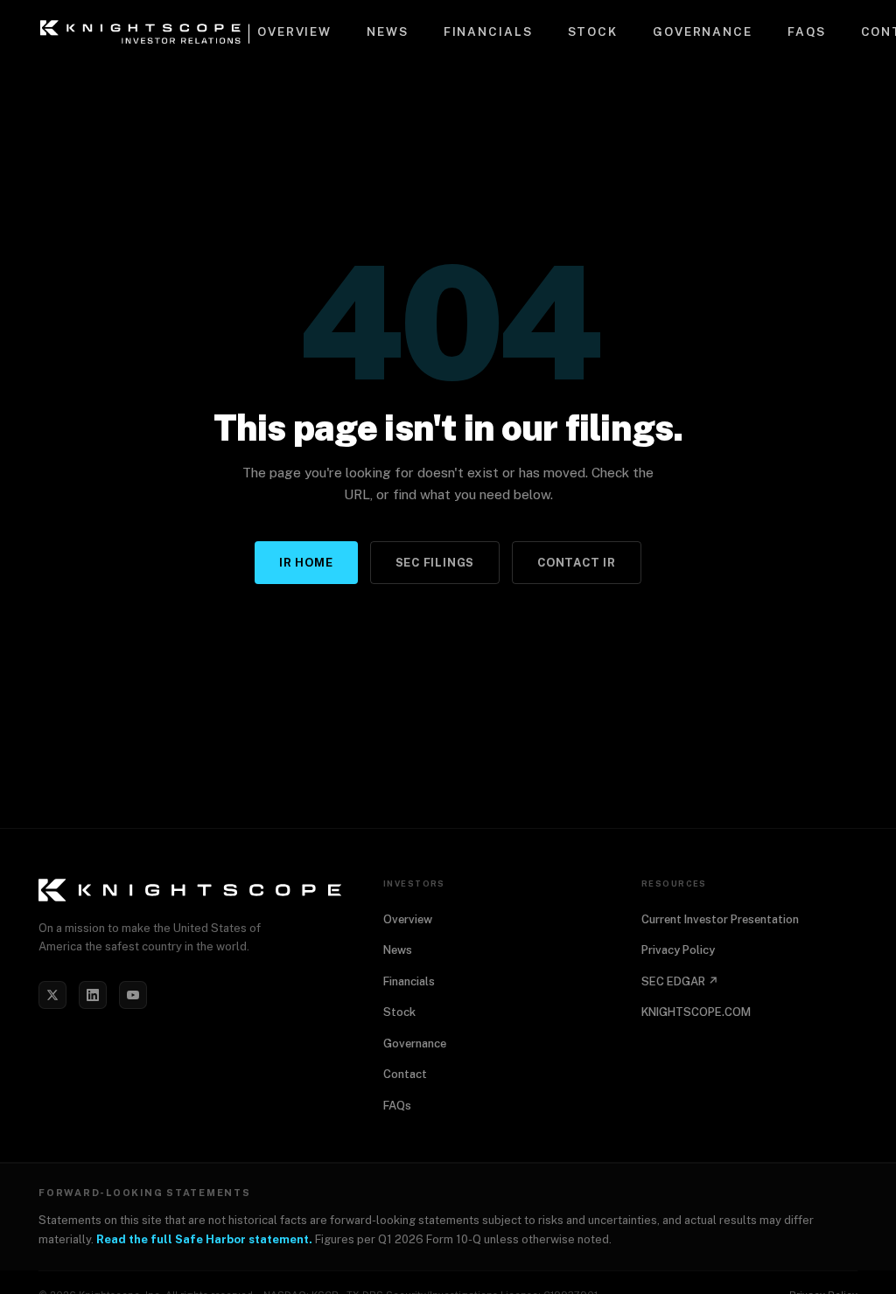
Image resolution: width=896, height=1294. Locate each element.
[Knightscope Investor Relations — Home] (147, 31)
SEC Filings (435, 562)
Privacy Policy (678, 950)
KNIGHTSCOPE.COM (696, 1012)
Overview (294, 31)
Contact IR (576, 562)
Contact (405, 1074)
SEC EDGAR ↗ (679, 981)
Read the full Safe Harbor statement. (204, 1239)
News (388, 31)
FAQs (807, 31)
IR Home (305, 562)
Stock (593, 31)
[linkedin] (93, 995)
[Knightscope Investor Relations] (189, 890)
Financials (488, 31)
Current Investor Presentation (720, 919)
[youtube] (133, 995)
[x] (52, 995)
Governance (702, 31)
